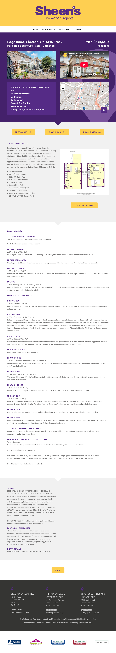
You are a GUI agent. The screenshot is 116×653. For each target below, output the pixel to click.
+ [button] (63, 85)
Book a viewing (92, 132)
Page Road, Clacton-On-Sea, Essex (29, 109)
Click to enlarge (84, 205)
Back (58, 570)
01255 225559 (86, 610)
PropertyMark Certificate (34, 623)
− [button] (63, 88)
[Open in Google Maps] (104, 110)
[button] (8, 73)
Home (36, 29)
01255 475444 (16, 609)
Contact (78, 29)
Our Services (48, 29)
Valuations (64, 29)
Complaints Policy (85, 623)
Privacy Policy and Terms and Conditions (61, 623)
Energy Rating (23, 132)
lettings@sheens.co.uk (90, 613)
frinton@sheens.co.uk (55, 613)
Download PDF (57, 132)
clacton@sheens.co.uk (20, 612)
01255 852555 (51, 610)
